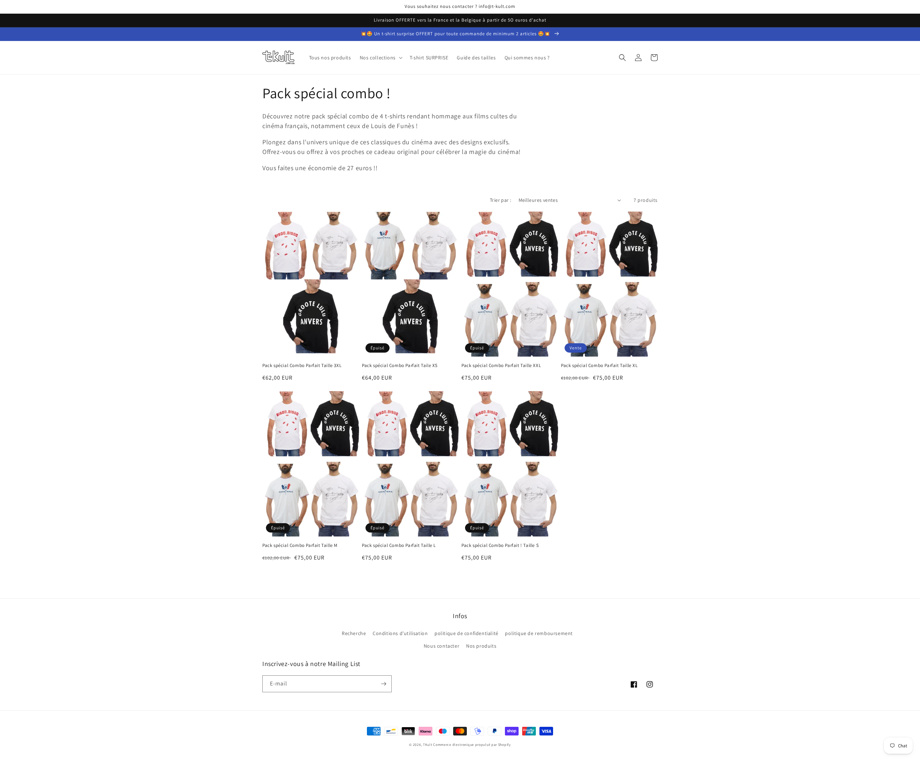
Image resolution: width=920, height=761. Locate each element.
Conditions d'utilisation (400, 633)
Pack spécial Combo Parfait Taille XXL (501, 365)
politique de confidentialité (466, 633)
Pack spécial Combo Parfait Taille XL (599, 365)
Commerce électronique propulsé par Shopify (472, 744)
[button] (380, 57)
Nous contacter (441, 646)
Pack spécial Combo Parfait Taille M (299, 545)
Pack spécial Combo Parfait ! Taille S (500, 545)
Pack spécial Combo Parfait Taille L (399, 545)
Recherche (354, 633)
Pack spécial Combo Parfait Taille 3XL (301, 365)
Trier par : (500, 200)
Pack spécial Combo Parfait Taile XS (400, 365)
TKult (427, 744)
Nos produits (481, 646)
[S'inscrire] (383, 683)
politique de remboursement (539, 633)
